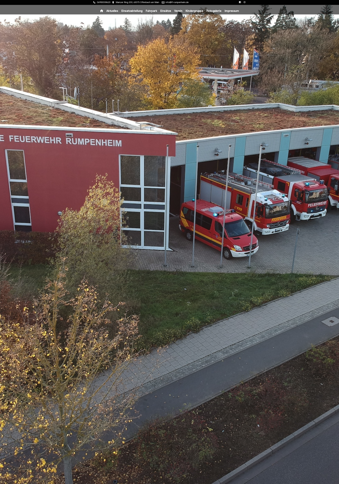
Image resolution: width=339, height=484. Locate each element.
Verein (178, 11)
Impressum (232, 11)
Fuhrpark (151, 11)
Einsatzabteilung (132, 11)
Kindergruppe (194, 11)
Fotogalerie (214, 11)
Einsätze (165, 11)
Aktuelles (112, 11)
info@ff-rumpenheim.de (177, 2)
